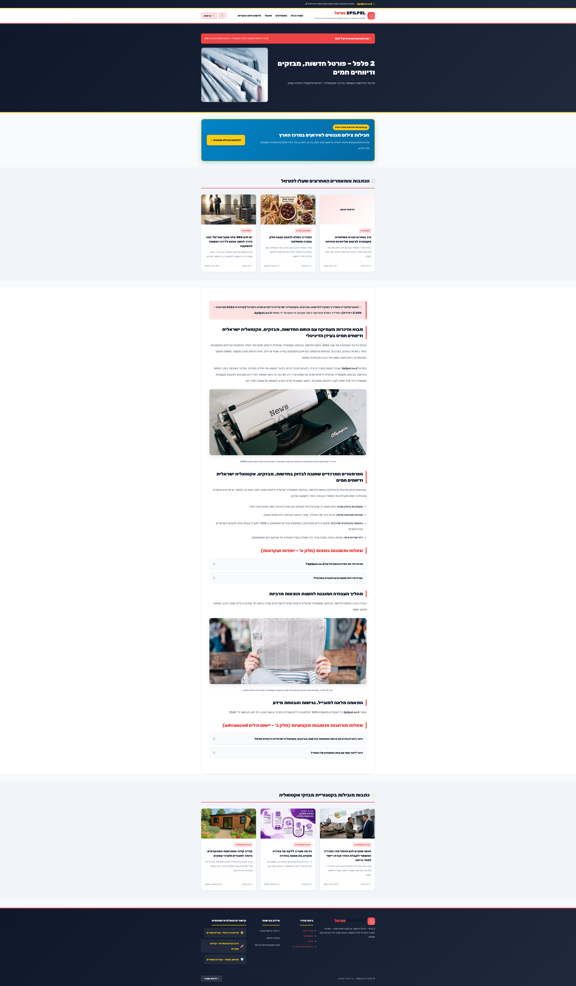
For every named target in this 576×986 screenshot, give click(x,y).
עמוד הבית (297, 15)
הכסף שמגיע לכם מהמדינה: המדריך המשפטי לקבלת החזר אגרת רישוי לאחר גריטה (347, 856)
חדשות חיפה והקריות (249, 15)
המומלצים (281, 15)
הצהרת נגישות (273, 938)
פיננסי (268, 15)
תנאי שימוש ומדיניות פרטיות (267, 945)
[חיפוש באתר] (222, 16)
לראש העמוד (210, 978)
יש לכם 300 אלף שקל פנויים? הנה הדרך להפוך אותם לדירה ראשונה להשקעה (229, 241)
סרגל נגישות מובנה (269, 930)
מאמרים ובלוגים (303, 230)
